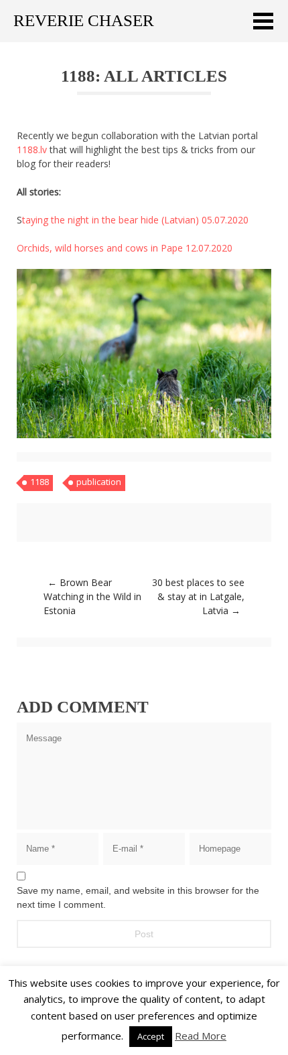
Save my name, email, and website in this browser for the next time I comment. (138, 897)
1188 (39, 482)
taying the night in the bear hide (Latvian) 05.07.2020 (135, 219)
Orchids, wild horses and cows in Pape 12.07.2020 (124, 248)
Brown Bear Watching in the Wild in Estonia (92, 596)
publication (98, 482)
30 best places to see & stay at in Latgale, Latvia (198, 596)
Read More (200, 1035)
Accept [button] (150, 1036)
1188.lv (32, 149)
